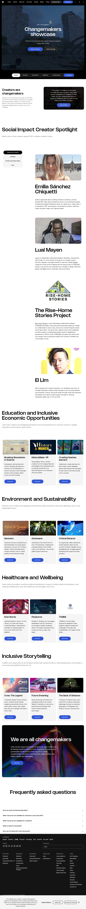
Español (39, 839)
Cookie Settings (46, 902)
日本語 (16, 839)
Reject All (58, 902)
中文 (34, 839)
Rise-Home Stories (41, 323)
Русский (45, 839)
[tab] (16, 75)
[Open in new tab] (14, 861)
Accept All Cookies (70, 902)
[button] (56, 2)
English (5, 839)
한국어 (51, 839)
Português (29, 839)
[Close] (79, 902)
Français (22, 839)
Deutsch (10, 839)
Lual (36, 258)
